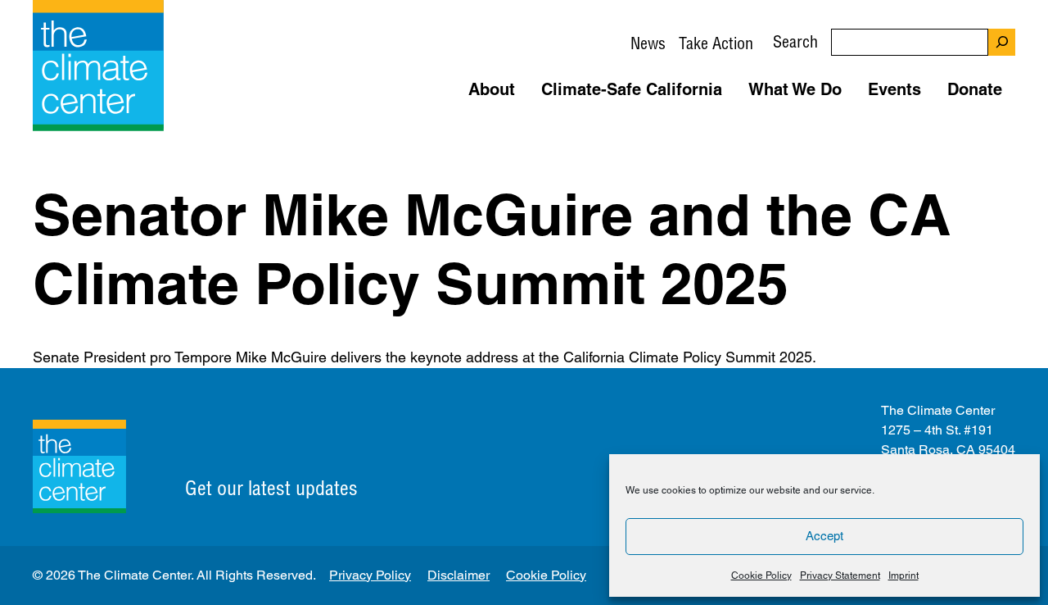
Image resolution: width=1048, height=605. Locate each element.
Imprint (903, 575)
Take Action (716, 43)
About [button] (491, 89)
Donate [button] (974, 89)
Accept (824, 536)
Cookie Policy (761, 575)
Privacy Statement (840, 575)
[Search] (1001, 42)
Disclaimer (458, 575)
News (648, 43)
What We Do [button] (795, 89)
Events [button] (894, 89)
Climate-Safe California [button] (631, 89)
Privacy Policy (370, 575)
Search (795, 41)
